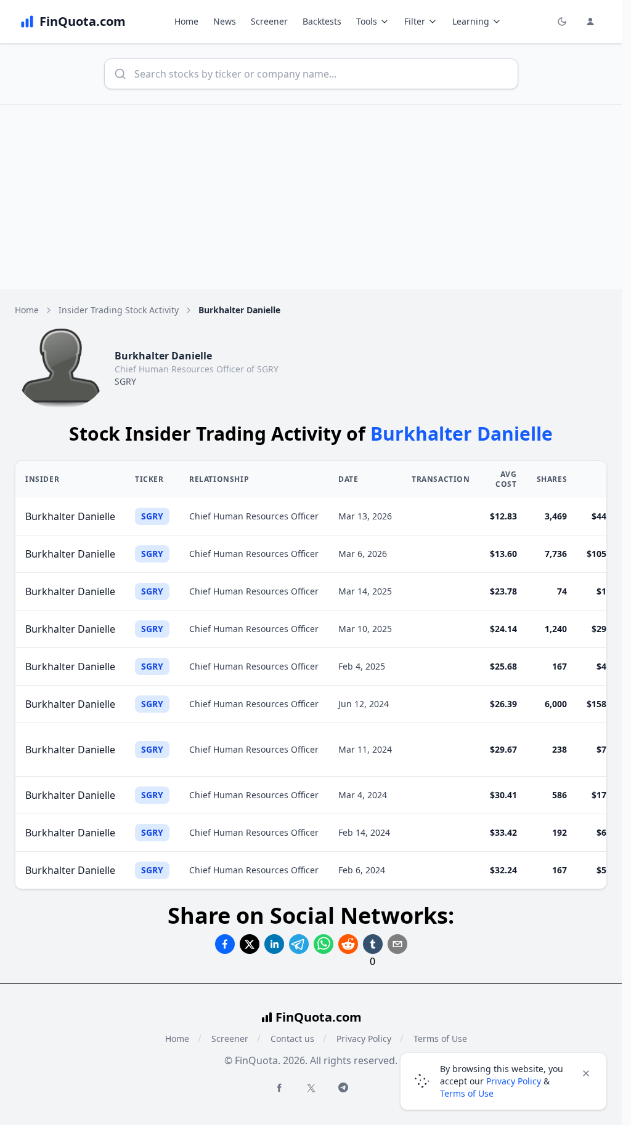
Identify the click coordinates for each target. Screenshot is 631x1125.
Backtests (322, 21)
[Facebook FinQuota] (279, 1087)
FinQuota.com (318, 1017)
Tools (366, 21)
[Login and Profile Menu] (590, 21)
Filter (414, 21)
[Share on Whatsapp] (323, 944)
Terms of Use (467, 1093)
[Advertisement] (315, 197)
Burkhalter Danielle (70, 516)
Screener (269, 21)
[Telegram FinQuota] (343, 1087)
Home (186, 21)
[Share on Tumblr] (373, 944)
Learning (470, 21)
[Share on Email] (397, 944)
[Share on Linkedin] (274, 944)
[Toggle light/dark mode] (562, 21)
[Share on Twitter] (249, 944)
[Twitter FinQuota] (311, 1088)
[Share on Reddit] (348, 944)
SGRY (125, 381)
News (224, 21)
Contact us (292, 1038)
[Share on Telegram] (299, 944)
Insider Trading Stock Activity (119, 310)
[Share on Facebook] (225, 944)
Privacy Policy (363, 1038)
